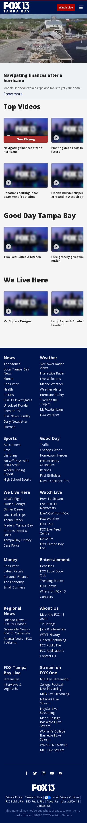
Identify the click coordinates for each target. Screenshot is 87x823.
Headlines (47, 566)
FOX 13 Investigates (18, 400)
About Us (49, 608)
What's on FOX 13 (53, 591)
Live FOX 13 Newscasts (48, 506)
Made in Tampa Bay (18, 525)
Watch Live (66, 7)
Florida (8, 379)
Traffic (44, 444)
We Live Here (17, 492)
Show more (13, 93)
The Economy (14, 582)
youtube (52, 773)
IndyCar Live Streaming (49, 710)
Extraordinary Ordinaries (49, 463)
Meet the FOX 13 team (52, 616)
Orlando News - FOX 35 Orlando (15, 622)
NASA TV (46, 539)
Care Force (11, 545)
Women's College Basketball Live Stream (52, 735)
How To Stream (51, 498)
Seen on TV (12, 411)
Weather (48, 357)
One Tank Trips (15, 514)
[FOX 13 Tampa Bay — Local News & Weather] (16, 7)
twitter (35, 773)
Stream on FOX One (50, 670)
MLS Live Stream (52, 750)
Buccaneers (12, 444)
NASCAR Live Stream (49, 701)
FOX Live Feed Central (50, 531)
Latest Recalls (14, 571)
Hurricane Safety (52, 395)
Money (10, 559)
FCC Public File (50, 645)
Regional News (12, 610)
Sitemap (9, 427)
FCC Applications (52, 650)
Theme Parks (13, 520)
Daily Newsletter (15, 421)
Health (8, 389)
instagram (43, 773)
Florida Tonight (14, 504)
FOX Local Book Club (51, 573)
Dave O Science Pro (54, 481)
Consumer (11, 384)
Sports (10, 438)
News (9, 357)
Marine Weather (51, 384)
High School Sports (17, 479)
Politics (9, 395)
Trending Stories (52, 580)
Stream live (12, 679)
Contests (46, 597)
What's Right (13, 498)
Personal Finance (16, 576)
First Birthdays (50, 475)
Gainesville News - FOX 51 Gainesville (17, 631)
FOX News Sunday (17, 416)
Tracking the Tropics (49, 402)
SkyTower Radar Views (52, 366)
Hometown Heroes (54, 455)
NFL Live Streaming (54, 679)
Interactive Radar (52, 373)
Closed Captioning (53, 640)
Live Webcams (50, 379)
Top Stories (12, 364)
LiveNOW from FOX (54, 513)
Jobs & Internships (53, 629)
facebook (26, 773)
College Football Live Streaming (51, 686)
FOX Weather (49, 415)
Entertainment (55, 559)
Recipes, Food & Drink (15, 533)
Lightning (10, 455)
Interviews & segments (13, 686)
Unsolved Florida (16, 405)
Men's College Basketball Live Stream (51, 722)
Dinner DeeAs (14, 509)
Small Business (14, 587)
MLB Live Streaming (54, 694)
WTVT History (50, 634)
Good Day (50, 438)
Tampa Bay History (17, 540)
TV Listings (48, 624)
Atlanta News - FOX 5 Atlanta (18, 640)
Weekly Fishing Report (14, 472)
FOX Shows (48, 586)
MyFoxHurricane (52, 409)
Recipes (45, 470)
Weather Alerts (50, 389)
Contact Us (48, 656)
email (60, 773)
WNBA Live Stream (54, 745)
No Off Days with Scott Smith (16, 463)
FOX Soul (46, 524)
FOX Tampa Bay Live (52, 546)
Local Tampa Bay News (16, 371)
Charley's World (51, 450)
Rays (7, 450)
